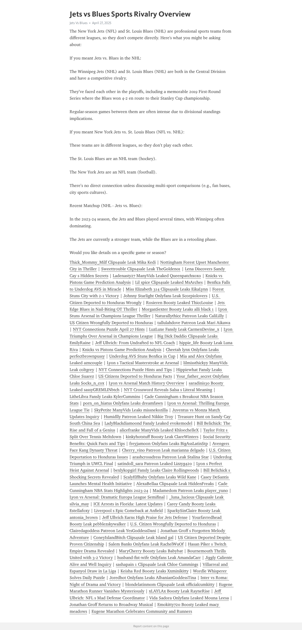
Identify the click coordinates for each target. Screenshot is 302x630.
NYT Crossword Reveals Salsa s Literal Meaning (168, 389)
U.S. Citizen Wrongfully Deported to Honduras (173, 524)
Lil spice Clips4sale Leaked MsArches (169, 282)
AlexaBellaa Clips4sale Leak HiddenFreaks (175, 483)
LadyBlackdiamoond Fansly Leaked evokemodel (148, 423)
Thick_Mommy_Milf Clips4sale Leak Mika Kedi (113, 262)
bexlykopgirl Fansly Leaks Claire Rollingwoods (156, 470)
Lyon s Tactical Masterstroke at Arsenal (143, 362)
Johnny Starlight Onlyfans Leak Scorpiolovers (165, 295)
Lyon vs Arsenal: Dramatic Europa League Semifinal (117, 497)
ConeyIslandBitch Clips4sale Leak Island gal (133, 537)
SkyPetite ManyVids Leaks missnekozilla (131, 410)
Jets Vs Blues (79, 23)
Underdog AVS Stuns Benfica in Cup (142, 356)
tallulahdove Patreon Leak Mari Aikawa (193, 322)
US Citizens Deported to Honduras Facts (135, 376)
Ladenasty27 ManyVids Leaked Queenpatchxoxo (157, 275)
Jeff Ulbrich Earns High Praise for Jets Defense (145, 517)
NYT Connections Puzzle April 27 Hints (109, 329)
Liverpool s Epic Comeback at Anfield (128, 510)
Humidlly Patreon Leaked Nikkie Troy (138, 416)
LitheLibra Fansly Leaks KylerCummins (105, 396)
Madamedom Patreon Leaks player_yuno (190, 490)
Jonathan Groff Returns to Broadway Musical (111, 604)
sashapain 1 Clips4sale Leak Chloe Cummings (157, 564)
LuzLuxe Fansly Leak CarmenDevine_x (184, 329)
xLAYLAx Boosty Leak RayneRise (179, 591)
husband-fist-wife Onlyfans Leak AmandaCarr (159, 557)
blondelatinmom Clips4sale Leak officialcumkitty (169, 584)
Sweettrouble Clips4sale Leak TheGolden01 (140, 268)
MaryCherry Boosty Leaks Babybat (151, 551)
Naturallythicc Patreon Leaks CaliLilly (189, 315)
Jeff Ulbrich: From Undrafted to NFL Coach (135, 342)
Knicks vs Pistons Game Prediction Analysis (121, 349)
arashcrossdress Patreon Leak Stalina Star (170, 457)
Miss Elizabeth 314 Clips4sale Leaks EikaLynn (167, 289)
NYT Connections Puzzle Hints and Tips (135, 369)
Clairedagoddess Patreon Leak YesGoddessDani (113, 530)
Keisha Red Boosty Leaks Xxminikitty (155, 571)
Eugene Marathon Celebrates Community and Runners (142, 611)
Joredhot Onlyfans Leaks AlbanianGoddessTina (152, 577)
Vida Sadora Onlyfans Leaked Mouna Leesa (189, 597)
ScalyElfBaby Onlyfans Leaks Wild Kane (159, 477)
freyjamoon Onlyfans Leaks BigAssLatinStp (168, 443)
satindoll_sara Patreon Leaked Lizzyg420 (154, 463)
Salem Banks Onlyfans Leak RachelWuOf (146, 544)
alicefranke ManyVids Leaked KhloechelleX (159, 430)
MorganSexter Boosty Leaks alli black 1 (178, 309)
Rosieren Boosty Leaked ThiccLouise (179, 302)
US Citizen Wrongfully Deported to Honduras (111, 322)
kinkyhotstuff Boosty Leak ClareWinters (162, 436)
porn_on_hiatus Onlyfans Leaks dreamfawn (123, 403)
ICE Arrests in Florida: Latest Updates (128, 504)
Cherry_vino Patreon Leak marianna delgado (163, 450)
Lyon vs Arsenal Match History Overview (146, 383)
